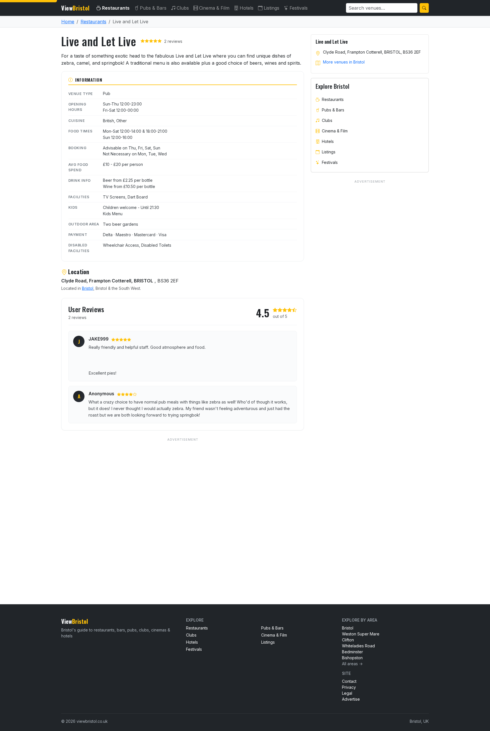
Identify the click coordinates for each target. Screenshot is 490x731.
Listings (271, 8)
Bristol (87, 288)
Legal (347, 693)
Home (67, 21)
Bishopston (352, 657)
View (75, 8)
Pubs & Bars (153, 8)
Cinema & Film (214, 8)
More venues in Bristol (344, 62)
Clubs (183, 8)
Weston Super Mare (360, 633)
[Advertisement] (182, 509)
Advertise (351, 699)
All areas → (352, 663)
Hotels (247, 8)
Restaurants (116, 8)
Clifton (348, 639)
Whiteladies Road (358, 645)
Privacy (349, 687)
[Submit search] (424, 8)
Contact (349, 681)
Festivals (299, 8)
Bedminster (352, 651)
